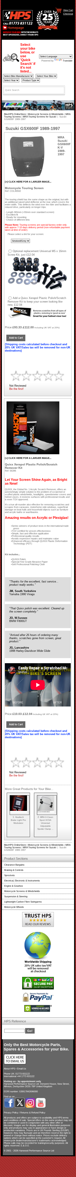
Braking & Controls (13, 870)
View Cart (68, 10)
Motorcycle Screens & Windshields (46, 114)
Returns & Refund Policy (32, 1112)
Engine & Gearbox (13, 886)
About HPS (9, 1068)
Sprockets (9, 875)
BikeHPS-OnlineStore (15, 114)
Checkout (68, 13)
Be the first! (16, 388)
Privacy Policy (11, 1112)
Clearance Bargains (14, 864)
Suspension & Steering (15, 896)
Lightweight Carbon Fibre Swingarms (23, 901)
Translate (67, 60)
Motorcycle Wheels (14, 907)
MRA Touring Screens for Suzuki (40, 116)
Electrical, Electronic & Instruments (22, 880)
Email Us (21, 1068)
